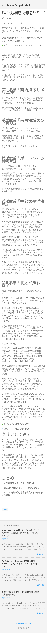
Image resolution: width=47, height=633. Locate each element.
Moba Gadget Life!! (18, 5)
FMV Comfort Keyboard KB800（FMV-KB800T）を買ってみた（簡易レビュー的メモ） (20, 563)
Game (5, 510)
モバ (16, 23)
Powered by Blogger (23, 624)
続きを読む (41, 554)
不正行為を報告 (23, 628)
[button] (44, 12)
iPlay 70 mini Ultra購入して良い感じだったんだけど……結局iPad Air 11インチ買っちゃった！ (21, 533)
